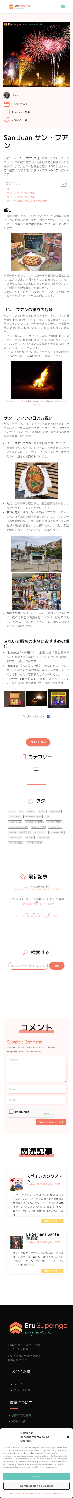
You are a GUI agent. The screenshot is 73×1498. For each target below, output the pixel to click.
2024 (12, 811)
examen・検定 (53, 821)
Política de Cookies (19, 1493)
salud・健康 (15, 837)
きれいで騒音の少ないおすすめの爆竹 (27, 201)
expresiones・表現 (18, 827)
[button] (68, 1437)
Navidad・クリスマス (19, 832)
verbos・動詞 (16, 842)
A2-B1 (42, 811)
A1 (21, 811)
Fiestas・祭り (21, 112)
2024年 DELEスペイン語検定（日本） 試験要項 (36, 900)
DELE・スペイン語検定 (43, 904)
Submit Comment (50, 1122)
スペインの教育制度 (36, 887)
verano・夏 (19, 120)
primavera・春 (56, 832)
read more (50, 1220)
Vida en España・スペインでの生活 (43, 889)
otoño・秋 (39, 832)
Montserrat (55, 827)
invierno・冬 (38, 827)
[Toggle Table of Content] (62, 184)
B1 (48, 816)
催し (9, 188)
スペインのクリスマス (36, 914)
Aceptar (36, 1476)
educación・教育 (34, 821)
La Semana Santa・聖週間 (44, 1236)
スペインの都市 (34, 842)
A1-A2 (31, 811)
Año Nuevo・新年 (33, 816)
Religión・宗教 (50, 916)
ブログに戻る (38, 742)
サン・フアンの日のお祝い (21, 197)
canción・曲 (15, 821)
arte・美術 (15, 816)
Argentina (55, 811)
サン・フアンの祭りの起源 (21, 193)
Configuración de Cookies (36, 1485)
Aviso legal (58, 1493)
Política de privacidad (40, 1493)
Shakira (29, 837)
